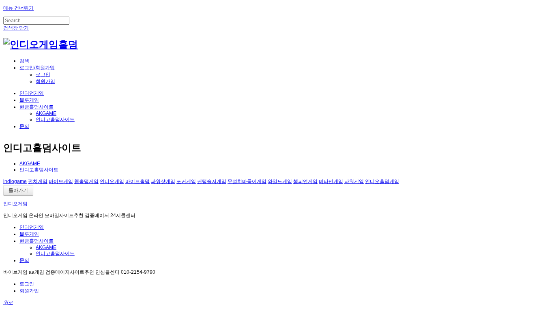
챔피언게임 (305, 181)
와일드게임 (280, 181)
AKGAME (46, 113)
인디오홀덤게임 (382, 181)
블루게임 (29, 100)
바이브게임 (61, 181)
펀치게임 (37, 181)
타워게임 (354, 181)
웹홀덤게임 (86, 181)
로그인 (43, 74)
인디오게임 (112, 181)
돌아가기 (18, 190)
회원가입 (45, 81)
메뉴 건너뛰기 (18, 8)
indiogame (15, 181)
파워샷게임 (163, 181)
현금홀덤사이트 (36, 107)
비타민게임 (331, 181)
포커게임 (186, 181)
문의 (24, 126)
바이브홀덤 (137, 181)
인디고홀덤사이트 (55, 119)
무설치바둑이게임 (247, 181)
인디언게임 (31, 93)
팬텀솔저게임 (211, 181)
